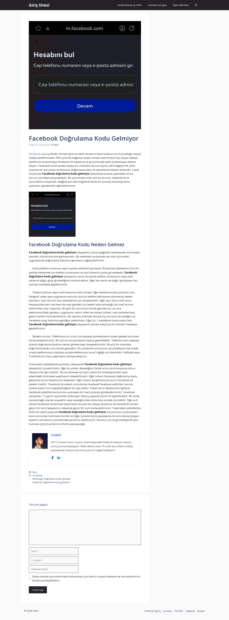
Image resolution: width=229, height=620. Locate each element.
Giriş (34, 472)
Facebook (35, 154)
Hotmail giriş (153, 611)
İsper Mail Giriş (180, 5)
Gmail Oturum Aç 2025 (130, 5)
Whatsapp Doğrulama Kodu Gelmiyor (51, 478)
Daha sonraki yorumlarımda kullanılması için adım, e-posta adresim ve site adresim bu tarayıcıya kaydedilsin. (86, 578)
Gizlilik (179, 611)
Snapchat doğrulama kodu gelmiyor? (51, 482)
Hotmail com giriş (157, 5)
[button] (196, 5)
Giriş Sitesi (39, 5)
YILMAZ (56, 435)
